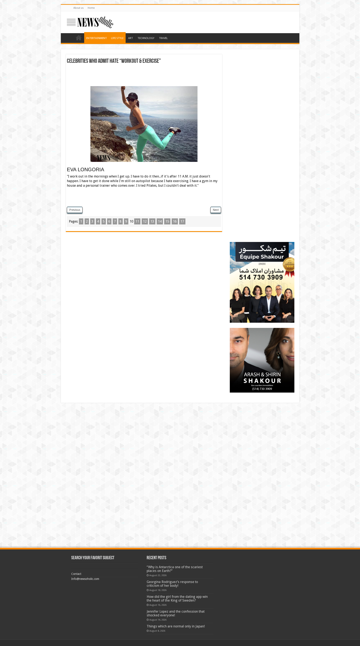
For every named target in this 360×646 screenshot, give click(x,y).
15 (167, 221)
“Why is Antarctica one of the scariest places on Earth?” (175, 569)
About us (78, 7)
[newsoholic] (90, 21)
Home (91, 7)
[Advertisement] (144, 75)
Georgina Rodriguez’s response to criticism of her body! (172, 584)
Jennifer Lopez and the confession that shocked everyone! (176, 613)
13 (152, 221)
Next (216, 210)
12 (145, 221)
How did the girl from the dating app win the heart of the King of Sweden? (177, 598)
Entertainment (96, 38)
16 (175, 221)
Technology (146, 38)
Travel (163, 38)
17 (182, 221)
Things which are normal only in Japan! (176, 626)
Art (130, 38)
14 (160, 221)
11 (137, 221)
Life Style (117, 38)
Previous (74, 210)
